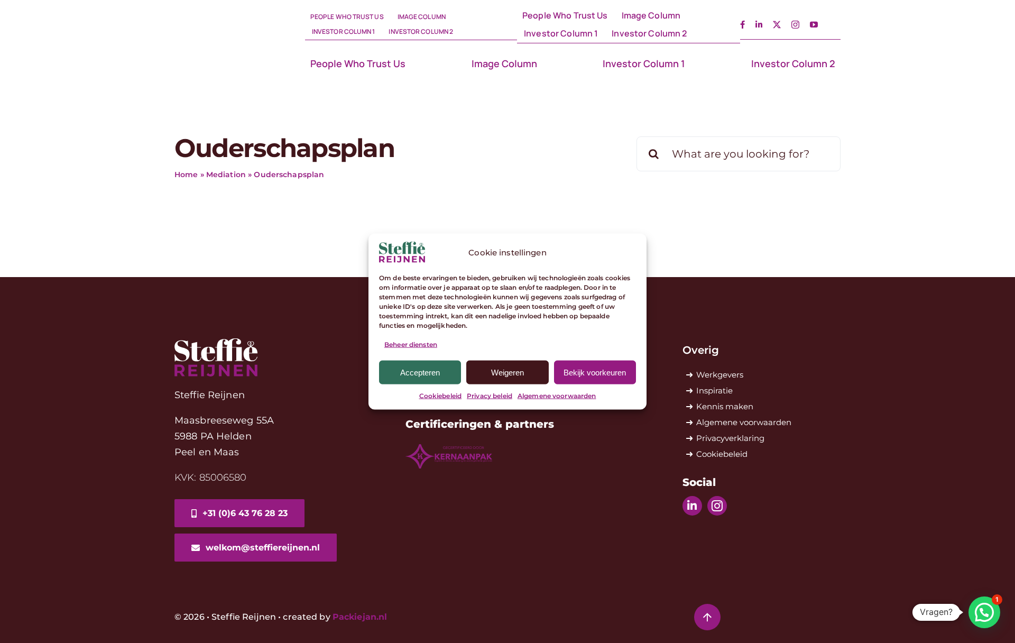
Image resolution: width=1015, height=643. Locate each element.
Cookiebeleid (440, 396)
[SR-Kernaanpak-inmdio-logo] (448, 448)
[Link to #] (707, 617)
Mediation (226, 174)
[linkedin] (758, 25)
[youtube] (814, 25)
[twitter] (777, 25)
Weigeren (507, 372)
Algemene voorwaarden (557, 396)
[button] (984, 612)
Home (186, 174)
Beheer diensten (410, 344)
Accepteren (420, 372)
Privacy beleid (489, 396)
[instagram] (795, 25)
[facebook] (742, 25)
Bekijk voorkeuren (595, 372)
